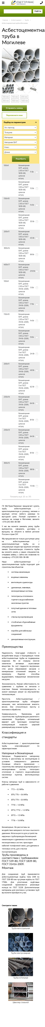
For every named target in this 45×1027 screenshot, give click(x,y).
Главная (5, 20)
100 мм (6, 97)
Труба (27, 20)
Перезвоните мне (14, 115)
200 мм (24, 97)
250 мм (6, 101)
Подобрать (21, 159)
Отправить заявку (14, 108)
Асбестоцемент (16, 20)
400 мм (25, 101)
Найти (37, 11)
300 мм (15, 101)
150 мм (15, 97)
